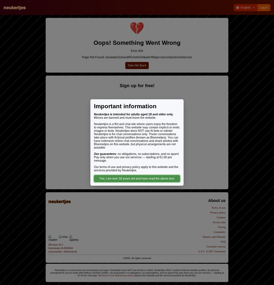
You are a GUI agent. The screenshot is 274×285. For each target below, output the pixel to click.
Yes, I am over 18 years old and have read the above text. (137, 178)
